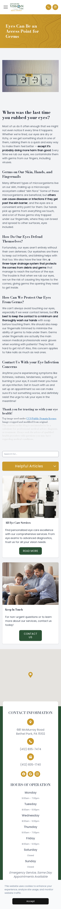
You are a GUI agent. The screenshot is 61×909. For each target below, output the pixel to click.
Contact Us (30, 635)
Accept (30, 901)
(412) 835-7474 (30, 749)
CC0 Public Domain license (41, 418)
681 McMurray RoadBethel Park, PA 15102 (30, 732)
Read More (30, 551)
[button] (6, 7)
